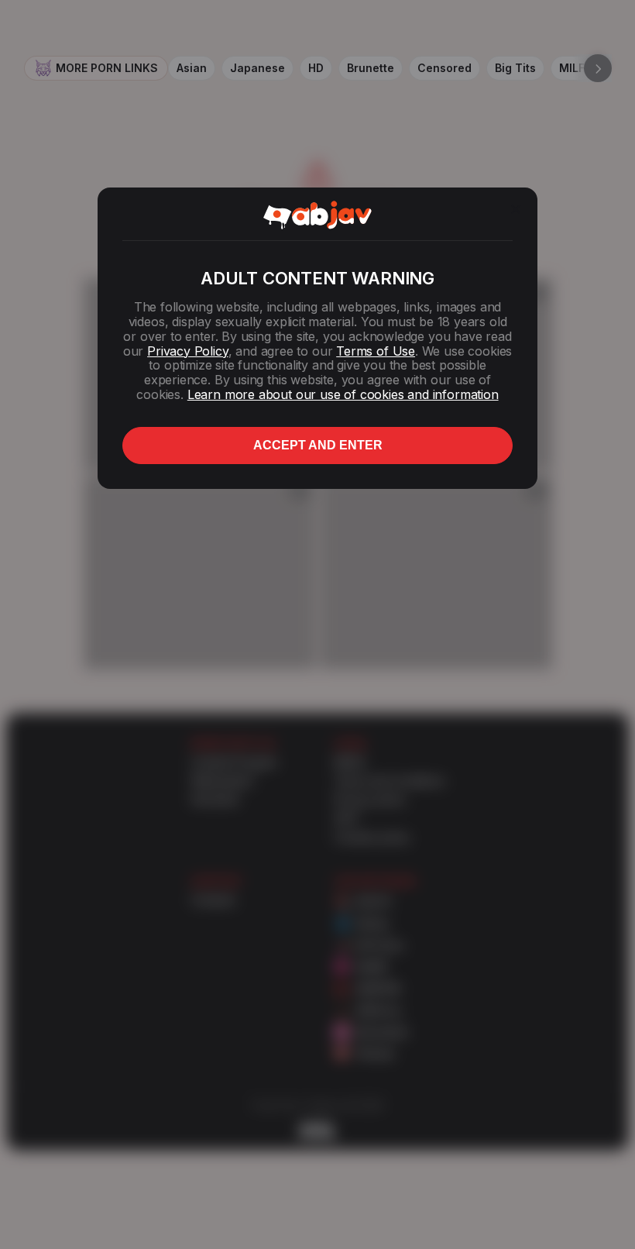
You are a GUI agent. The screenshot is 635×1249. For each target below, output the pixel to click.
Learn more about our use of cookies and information (343, 394)
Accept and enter (318, 445)
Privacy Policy (187, 351)
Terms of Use (375, 351)
